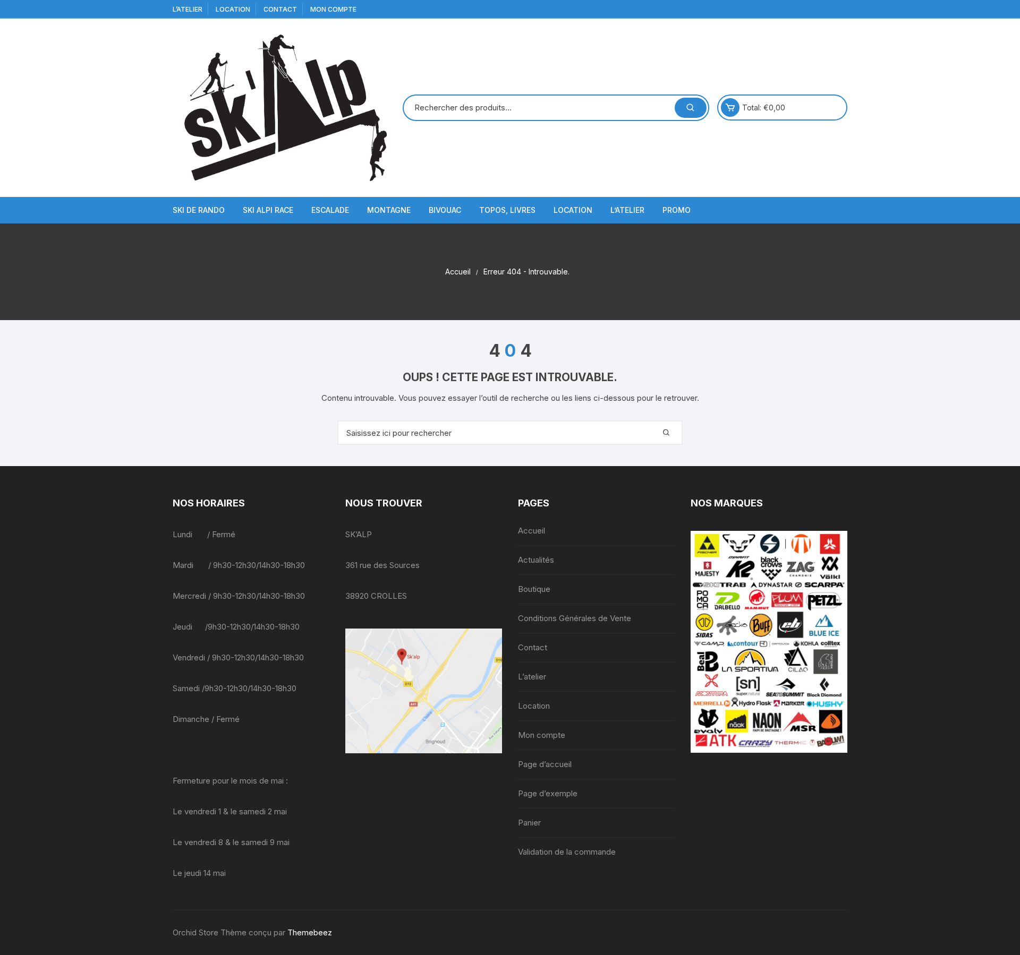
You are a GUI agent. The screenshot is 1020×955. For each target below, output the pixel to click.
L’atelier (187, 9)
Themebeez (309, 932)
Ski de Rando (199, 209)
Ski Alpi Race (268, 209)
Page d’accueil (545, 764)
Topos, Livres (507, 209)
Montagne (389, 209)
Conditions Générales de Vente (574, 618)
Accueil (531, 531)
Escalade (330, 209)
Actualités (536, 560)
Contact (280, 9)
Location (233, 9)
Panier (529, 823)
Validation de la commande (567, 852)
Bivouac (445, 209)
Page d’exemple (547, 793)
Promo (676, 209)
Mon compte (333, 9)
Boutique (534, 589)
